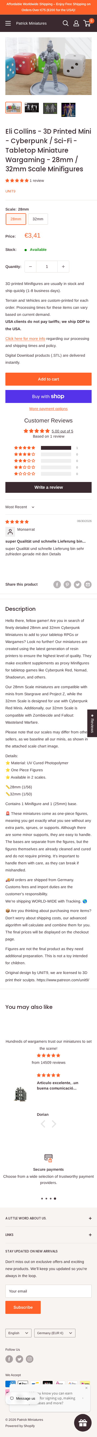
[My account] (76, 23)
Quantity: (13, 266)
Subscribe (23, 1307)
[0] (87, 23)
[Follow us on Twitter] (19, 1359)
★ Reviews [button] (92, 723)
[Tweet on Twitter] (77, 584)
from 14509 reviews (48, 1062)
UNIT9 (10, 191)
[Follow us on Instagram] (29, 1359)
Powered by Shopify (20, 1426)
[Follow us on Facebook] (9, 1359)
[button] (17, 180)
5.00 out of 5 (62, 431)
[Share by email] (88, 584)
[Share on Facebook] (57, 584)
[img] (17, 522)
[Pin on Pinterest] (67, 584)
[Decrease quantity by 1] (30, 266)
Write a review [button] (48, 487)
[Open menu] (8, 23)
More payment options (48, 408)
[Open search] (66, 23)
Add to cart (48, 379)
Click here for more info (25, 338)
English (13, 1333)
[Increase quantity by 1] (63, 266)
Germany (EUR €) (50, 1333)
